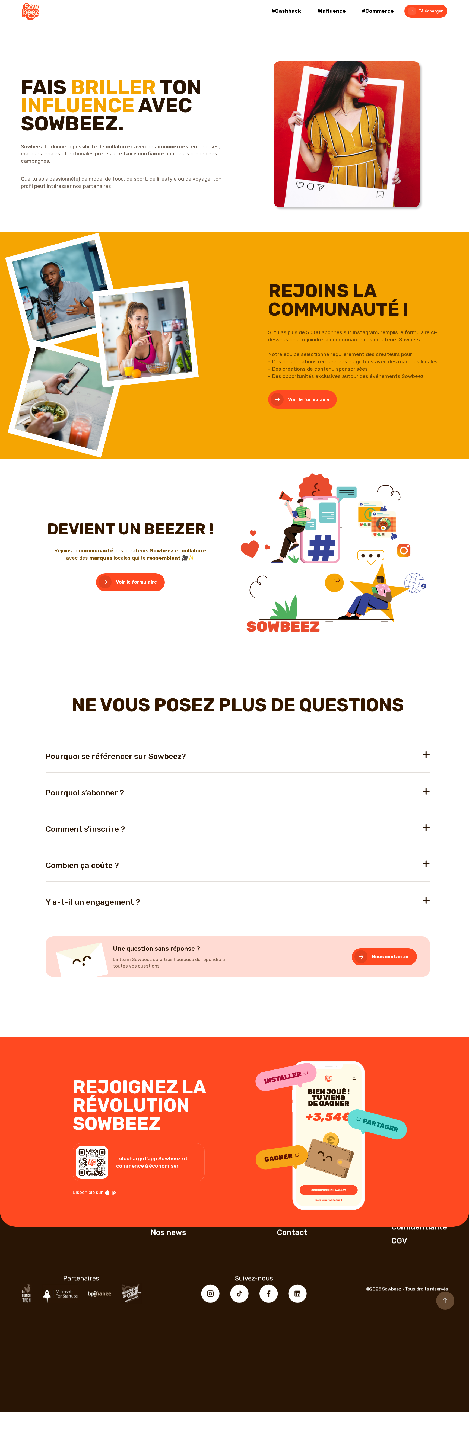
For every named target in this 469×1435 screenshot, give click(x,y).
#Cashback (286, 11)
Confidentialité (419, 1227)
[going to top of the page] (445, 1301)
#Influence (331, 11)
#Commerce (378, 11)
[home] (30, 13)
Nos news (168, 1232)
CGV (399, 1241)
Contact (292, 1232)
